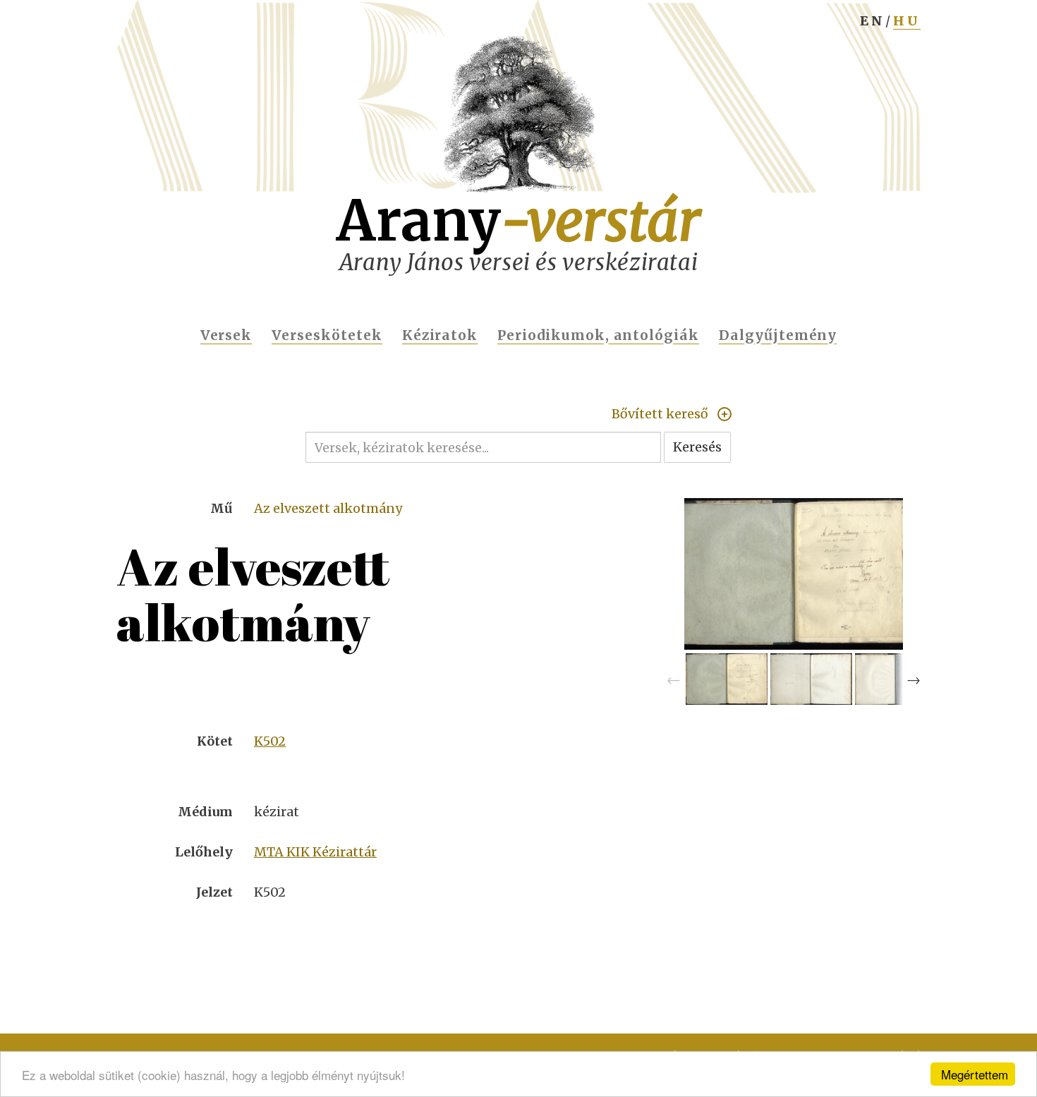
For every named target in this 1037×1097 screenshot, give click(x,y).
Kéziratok (440, 335)
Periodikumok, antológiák (598, 335)
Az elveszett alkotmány (328, 508)
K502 (270, 741)
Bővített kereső (660, 414)
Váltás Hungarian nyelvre (907, 25)
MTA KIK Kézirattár (315, 852)
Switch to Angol (872, 25)
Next (913, 679)
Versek (226, 335)
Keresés (697, 447)
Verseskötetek (327, 335)
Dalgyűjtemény (778, 335)
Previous (674, 679)
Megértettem (974, 1074)
